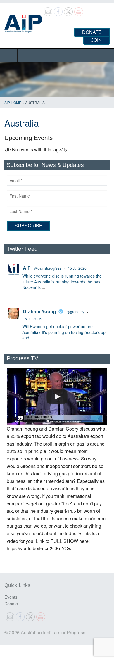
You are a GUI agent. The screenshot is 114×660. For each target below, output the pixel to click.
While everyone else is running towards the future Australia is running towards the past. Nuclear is (62, 281)
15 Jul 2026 (77, 268)
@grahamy (75, 311)
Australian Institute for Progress (23, 22)
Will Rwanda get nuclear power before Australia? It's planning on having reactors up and (64, 332)
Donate (92, 32)
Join (96, 40)
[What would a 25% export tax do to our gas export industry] (57, 396)
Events (10, 597)
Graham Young (39, 311)
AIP (27, 267)
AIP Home (12, 102)
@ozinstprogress (47, 268)
